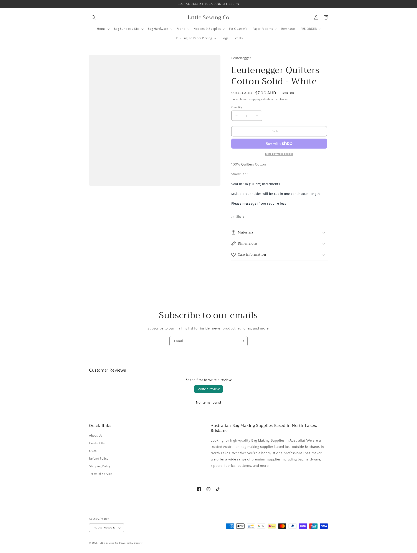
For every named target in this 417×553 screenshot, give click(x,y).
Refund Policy (98, 458)
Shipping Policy (100, 466)
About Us (95, 435)
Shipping (255, 99)
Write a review (208, 389)
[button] (94, 17)
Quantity (236, 107)
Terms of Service (101, 474)
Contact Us (97, 443)
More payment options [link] (279, 153)
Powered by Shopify (131, 543)
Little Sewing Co (108, 543)
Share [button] (240, 217)
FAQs (92, 451)
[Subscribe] (242, 341)
